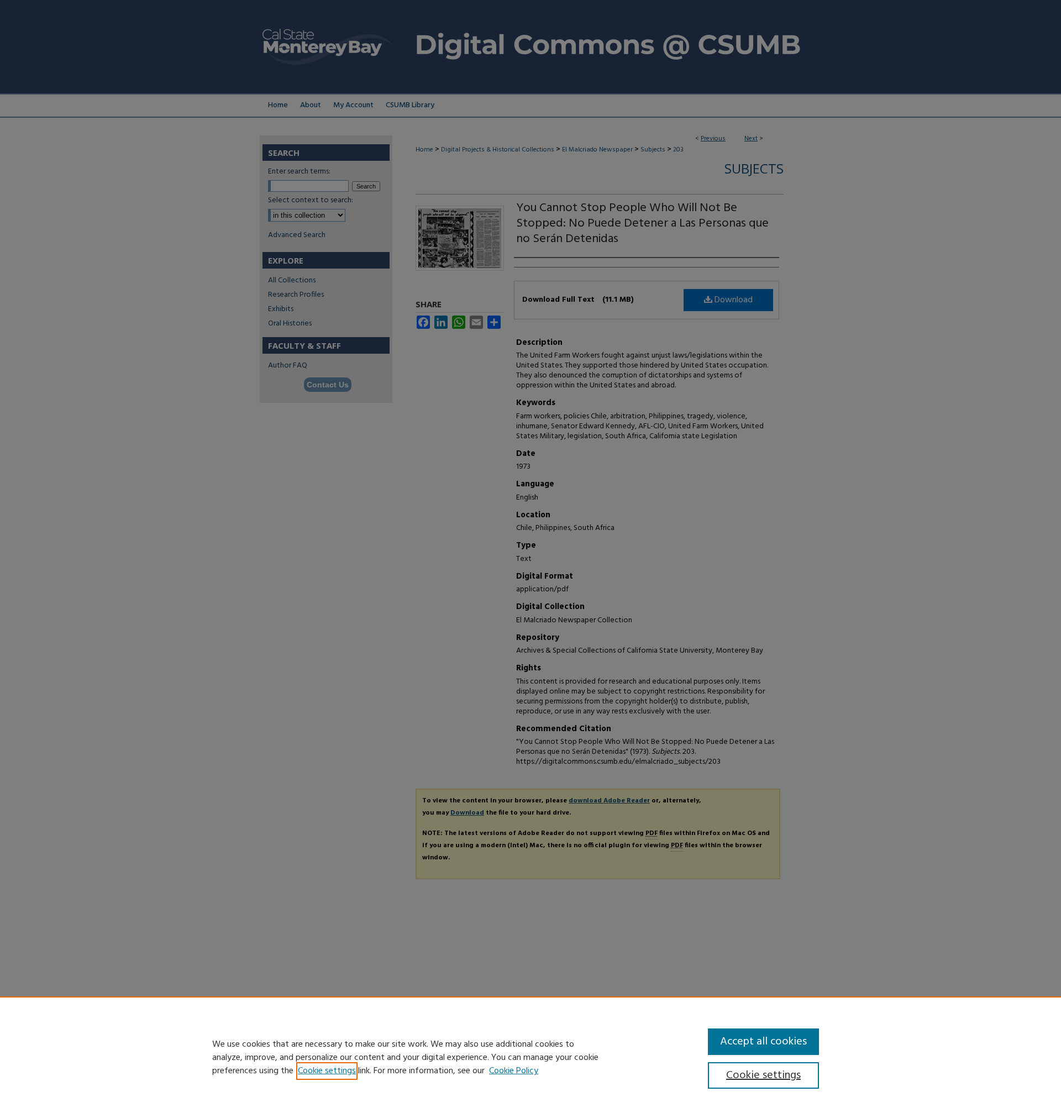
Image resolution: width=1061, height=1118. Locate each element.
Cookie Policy (513, 1071)
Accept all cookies (763, 1042)
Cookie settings (327, 1071)
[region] (530, 1057)
